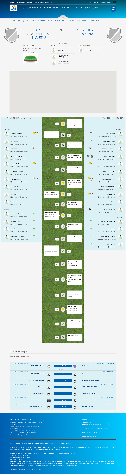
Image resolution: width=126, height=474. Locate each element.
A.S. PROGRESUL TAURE (89, 400)
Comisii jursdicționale (62, 7)
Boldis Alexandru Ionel (74, 168)
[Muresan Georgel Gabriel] (120, 187)
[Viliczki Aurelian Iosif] (120, 210)
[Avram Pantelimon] (120, 134)
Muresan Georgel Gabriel (108, 186)
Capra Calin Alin (15, 221)
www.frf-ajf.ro (15, 443)
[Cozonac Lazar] (120, 229)
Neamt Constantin (16, 179)
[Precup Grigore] (120, 202)
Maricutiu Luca (72, 306)
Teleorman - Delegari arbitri (19, 435)
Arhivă (87, 7)
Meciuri (57, 21)
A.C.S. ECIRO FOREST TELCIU (36, 406)
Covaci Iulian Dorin (16, 156)
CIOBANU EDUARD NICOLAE (106, 221)
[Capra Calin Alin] (6, 222)
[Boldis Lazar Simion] (120, 156)
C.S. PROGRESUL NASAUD (89, 393)
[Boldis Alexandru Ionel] (120, 149)
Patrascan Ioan (72, 121)
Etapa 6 (64, 21)
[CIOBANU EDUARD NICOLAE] (120, 222)
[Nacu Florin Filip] (120, 244)
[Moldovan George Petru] (120, 237)
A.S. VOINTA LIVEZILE (38, 393)
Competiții (78, 7)
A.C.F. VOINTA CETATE (37, 365)
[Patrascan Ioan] (120, 194)
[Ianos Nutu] (6, 229)
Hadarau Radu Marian (17, 171)
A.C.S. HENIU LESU (38, 387)
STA (83, 374)
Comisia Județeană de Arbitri (39, 7)
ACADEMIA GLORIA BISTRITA (90, 380)
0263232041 (88, 422)
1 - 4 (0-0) (63, 406)
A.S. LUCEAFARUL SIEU (37, 374)
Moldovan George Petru (108, 236)
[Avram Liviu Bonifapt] (6, 214)
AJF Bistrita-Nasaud (29, 21)
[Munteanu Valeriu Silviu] (120, 179)
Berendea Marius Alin (17, 134)
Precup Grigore (111, 202)
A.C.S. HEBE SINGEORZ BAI (89, 387)
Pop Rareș (61, 57)
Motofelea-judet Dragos (108, 171)
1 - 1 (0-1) (63, 380)
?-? (63, 374)
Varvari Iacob (14, 194)
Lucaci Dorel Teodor (64, 63)
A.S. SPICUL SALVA (87, 406)
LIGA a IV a (50, 21)
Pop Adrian (61, 50)
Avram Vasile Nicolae (109, 141)
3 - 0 (63, 393)
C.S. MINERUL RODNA (86, 32)
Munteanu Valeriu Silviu (74, 180)
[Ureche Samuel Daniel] (6, 237)
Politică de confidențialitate (32, 469)
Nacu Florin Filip (75, 237)
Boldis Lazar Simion (73, 224)
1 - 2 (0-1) (63, 400)
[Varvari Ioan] (6, 202)
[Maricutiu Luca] (120, 164)
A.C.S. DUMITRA (86, 365)
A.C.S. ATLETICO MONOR (36, 380)
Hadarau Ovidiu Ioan (17, 164)
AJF (24, 7)
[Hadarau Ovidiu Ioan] (6, 164)
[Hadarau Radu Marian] (6, 172)
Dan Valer (88, 50)
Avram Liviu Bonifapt (17, 214)
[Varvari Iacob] (6, 194)
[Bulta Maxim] (6, 149)
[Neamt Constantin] (6, 179)
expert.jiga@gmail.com (93, 424)
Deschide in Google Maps (90, 436)
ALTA (113, 9)
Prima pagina (16, 21)
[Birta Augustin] (6, 141)
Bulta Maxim (14, 149)
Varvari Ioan (14, 202)
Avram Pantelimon (76, 325)
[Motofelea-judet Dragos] (120, 172)
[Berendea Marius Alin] (6, 134)
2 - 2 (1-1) (63, 366)
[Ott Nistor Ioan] (6, 187)
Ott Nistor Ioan (15, 186)
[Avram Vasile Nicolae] (120, 141)
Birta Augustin (15, 141)
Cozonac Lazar (75, 292)
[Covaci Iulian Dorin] (6, 156)
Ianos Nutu (14, 229)
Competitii (41, 21)
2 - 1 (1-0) (63, 387)
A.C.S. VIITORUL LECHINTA (36, 400)
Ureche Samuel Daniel (17, 236)
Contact (96, 7)
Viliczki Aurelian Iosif (73, 143)
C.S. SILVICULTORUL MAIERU (39, 34)
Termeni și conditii (16, 469)
